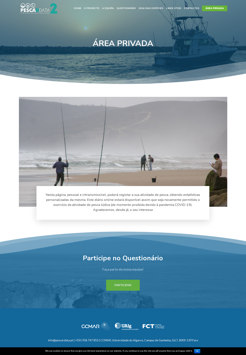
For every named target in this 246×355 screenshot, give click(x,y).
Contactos (191, 8)
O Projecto (91, 8)
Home (77, 8)
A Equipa (108, 8)
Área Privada (214, 8)
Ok (197, 351)
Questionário (126, 8)
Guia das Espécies (151, 8)
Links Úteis (173, 8)
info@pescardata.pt (60, 340)
